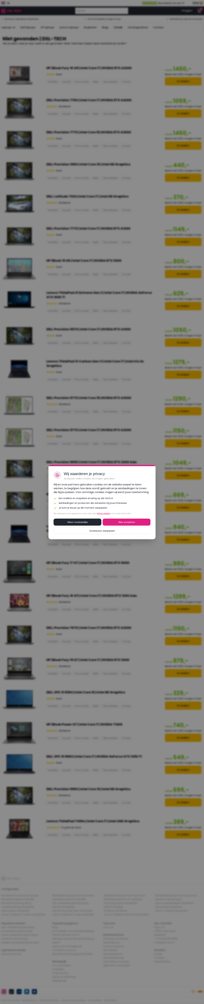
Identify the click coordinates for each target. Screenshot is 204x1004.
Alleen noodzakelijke (77, 522)
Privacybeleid (103, 513)
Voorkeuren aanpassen (102, 530)
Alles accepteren (126, 522)
